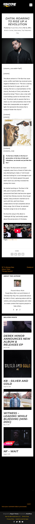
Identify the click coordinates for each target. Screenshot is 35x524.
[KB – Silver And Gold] (18, 364)
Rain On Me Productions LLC (13, 517)
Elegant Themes (14, 514)
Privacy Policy (10, 519)
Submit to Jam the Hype (22, 519)
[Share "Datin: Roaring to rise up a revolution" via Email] (23, 254)
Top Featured (26, 30)
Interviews (17, 30)
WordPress (29, 514)
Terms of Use (25, 517)
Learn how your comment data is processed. (16, 505)
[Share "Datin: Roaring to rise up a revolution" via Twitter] (16, 254)
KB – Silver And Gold (16, 382)
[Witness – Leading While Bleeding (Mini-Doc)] (18, 399)
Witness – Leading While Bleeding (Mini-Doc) (16, 417)
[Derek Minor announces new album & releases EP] (18, 327)
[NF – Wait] (18, 437)
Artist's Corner (8, 30)
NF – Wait (11, 451)
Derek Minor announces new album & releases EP (17, 340)
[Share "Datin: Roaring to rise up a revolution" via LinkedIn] (19, 254)
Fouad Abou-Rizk (16, 28)
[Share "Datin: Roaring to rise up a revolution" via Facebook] (12, 254)
